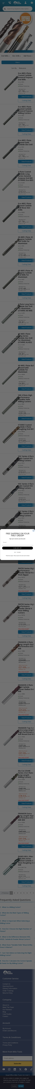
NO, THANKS (17, 552)
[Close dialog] (33, 530)
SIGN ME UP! (17, 548)
